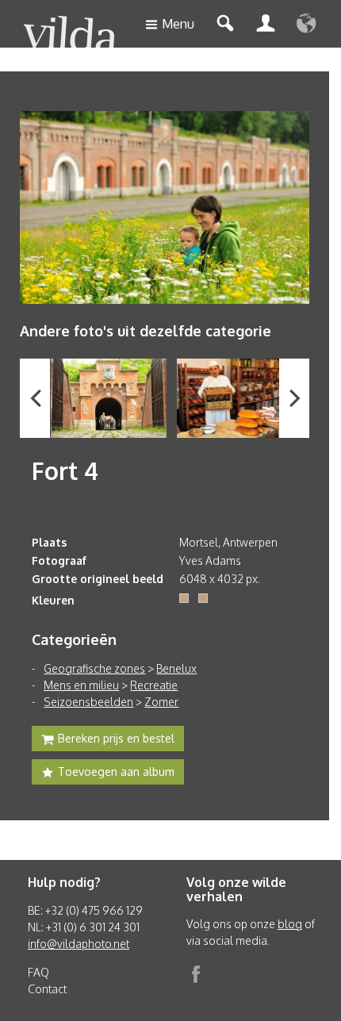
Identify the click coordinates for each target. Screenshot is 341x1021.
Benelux (176, 668)
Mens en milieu (81, 685)
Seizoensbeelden (88, 701)
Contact (47, 989)
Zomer (161, 701)
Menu (178, 24)
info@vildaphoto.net (78, 943)
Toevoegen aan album (116, 771)
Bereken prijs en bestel (116, 738)
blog (290, 924)
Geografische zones (94, 668)
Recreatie (154, 685)
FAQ (38, 972)
